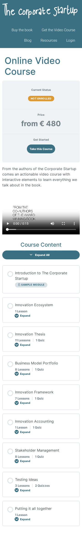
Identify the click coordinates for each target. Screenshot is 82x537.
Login (70, 40)
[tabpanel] (41, 200)
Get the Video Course (58, 30)
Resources (49, 40)
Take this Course (41, 149)
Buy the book (22, 30)
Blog (27, 40)
